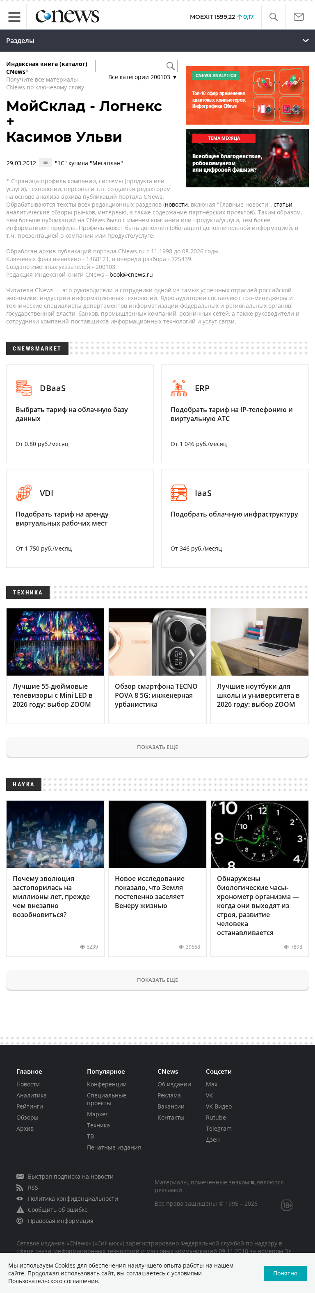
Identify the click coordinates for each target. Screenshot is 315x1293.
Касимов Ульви (64, 137)
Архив (25, 1128)
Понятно (285, 1273)
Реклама (169, 1095)
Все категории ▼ (143, 77)
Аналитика (31, 1095)
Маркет (97, 1114)
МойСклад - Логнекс (84, 106)
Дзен (213, 1139)
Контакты (171, 1117)
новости (176, 204)
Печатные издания (114, 1147)
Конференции (107, 1084)
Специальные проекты (106, 1099)
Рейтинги (29, 1106)
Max (211, 1084)
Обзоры (27, 1117)
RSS (33, 1187)
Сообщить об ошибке (58, 1209)
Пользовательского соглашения (53, 1281)
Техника (98, 1125)
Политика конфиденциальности (73, 1198)
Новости (28, 1084)
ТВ (90, 1136)
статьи (283, 204)
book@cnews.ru (131, 274)
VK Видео (219, 1106)
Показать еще (157, 747)
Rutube (216, 1117)
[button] (273, 17)
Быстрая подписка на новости (71, 1176)
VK (209, 1095)
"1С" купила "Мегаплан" (89, 163)
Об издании (174, 1084)
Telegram (219, 1128)
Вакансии (171, 1106)
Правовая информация (61, 1221)
